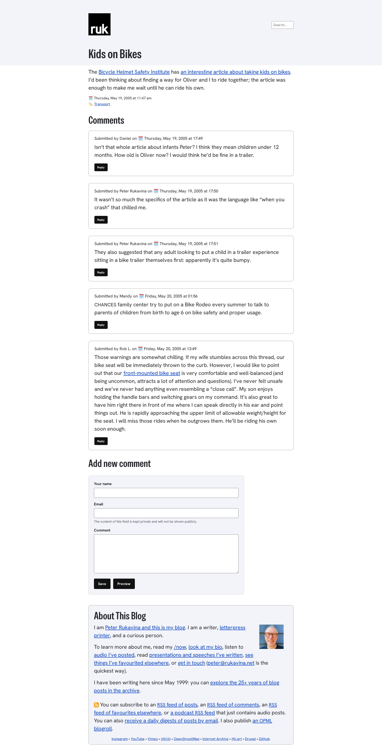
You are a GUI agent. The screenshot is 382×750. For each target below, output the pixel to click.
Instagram (120, 739)
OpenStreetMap (186, 739)
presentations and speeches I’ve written (196, 654)
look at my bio (205, 646)
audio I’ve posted (114, 654)
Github (264, 739)
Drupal (250, 739)
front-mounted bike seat (152, 373)
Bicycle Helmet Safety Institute (134, 71)
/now (180, 646)
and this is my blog (145, 627)
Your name (103, 483)
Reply (101, 167)
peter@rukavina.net (231, 662)
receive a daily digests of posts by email (171, 720)
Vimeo (153, 739)
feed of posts (177, 704)
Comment (102, 530)
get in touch (191, 662)
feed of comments (233, 704)
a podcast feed (192, 712)
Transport (102, 104)
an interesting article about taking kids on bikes (235, 71)
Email (98, 504)
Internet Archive (215, 739)
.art (237, 739)
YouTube (138, 739)
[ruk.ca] (191, 24)
